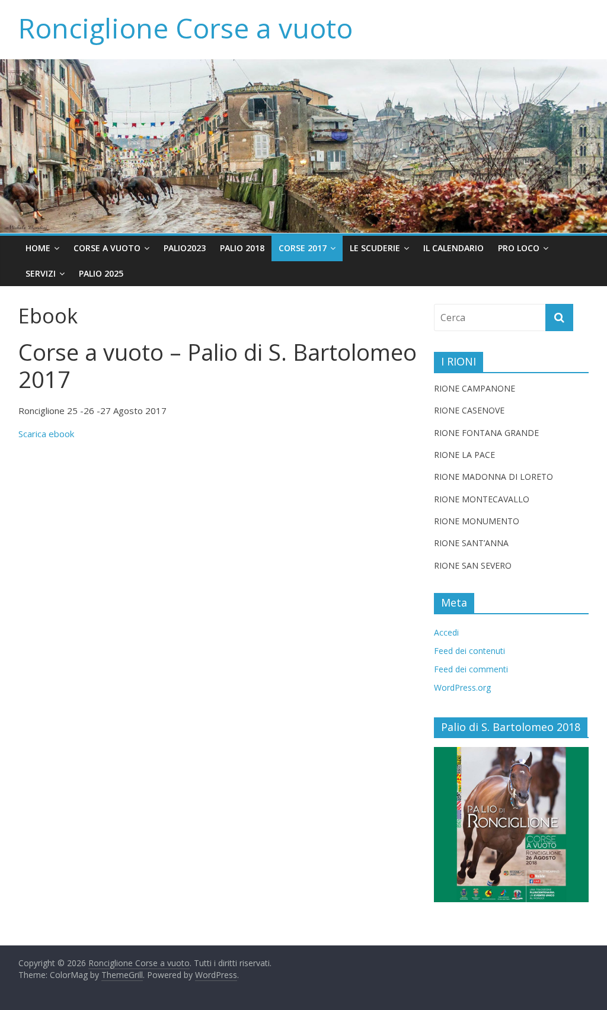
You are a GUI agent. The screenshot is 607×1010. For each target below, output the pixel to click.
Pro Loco (518, 248)
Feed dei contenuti (469, 650)
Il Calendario (453, 248)
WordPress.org (462, 687)
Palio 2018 (242, 248)
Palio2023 (185, 248)
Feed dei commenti (471, 669)
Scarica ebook (46, 434)
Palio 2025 (101, 273)
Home (37, 248)
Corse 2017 (303, 248)
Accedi (446, 632)
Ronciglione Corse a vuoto (185, 27)
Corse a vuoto (107, 248)
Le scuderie (375, 248)
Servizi (40, 273)
